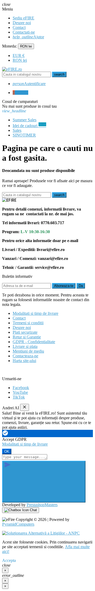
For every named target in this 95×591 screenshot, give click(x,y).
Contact (19, 27)
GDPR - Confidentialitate (34, 341)
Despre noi (22, 22)
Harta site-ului (24, 360)
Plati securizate (25, 332)
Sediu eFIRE (23, 18)
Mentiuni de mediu (28, 351)
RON (20, 60)
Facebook (21, 387)
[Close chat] (24, 407)
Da (81, 286)
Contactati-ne (24, 32)
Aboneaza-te (63, 286)
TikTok (19, 397)
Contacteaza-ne (25, 356)
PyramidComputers (18, 524)
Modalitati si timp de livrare (35, 313)
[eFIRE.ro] (12, 69)
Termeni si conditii (28, 323)
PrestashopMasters (42, 505)
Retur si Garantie (27, 337)
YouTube (20, 392)
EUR (19, 55)
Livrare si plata (25, 346)
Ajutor (28, 37)
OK (6, 451)
